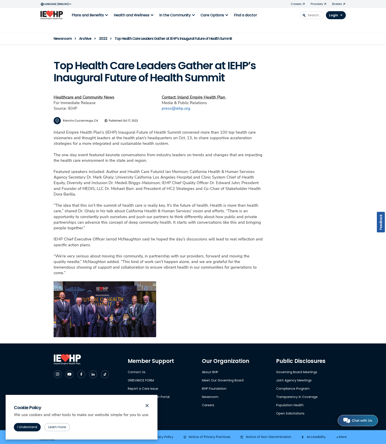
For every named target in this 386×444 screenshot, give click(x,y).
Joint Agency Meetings (294, 380)
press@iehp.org (176, 108)
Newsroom (210, 397)
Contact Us (136, 372)
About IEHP (210, 372)
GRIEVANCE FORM (141, 380)
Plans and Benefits (90, 15)
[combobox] (312, 15)
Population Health (290, 405)
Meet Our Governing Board (222, 380)
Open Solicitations (290, 413)
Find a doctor (245, 15)
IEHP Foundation (214, 388)
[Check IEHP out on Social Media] (58, 374)
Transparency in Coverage (297, 397)
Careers (208, 405)
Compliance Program (293, 388)
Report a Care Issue (143, 388)
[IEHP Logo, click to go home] (52, 15)
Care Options (215, 15)
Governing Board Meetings (296, 372)
